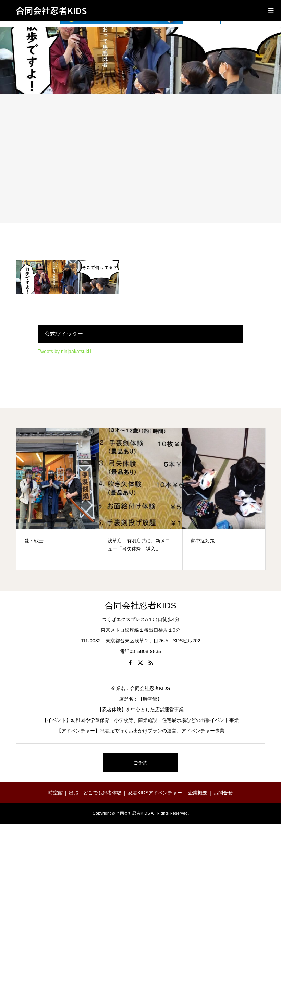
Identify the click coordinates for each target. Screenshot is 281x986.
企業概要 (197, 793)
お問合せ (223, 793)
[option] (57, 499)
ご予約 (140, 762)
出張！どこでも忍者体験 (95, 793)
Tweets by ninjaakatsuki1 (65, 351)
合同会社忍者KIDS (51, 10)
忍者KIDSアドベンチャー (155, 793)
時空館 (55, 793)
